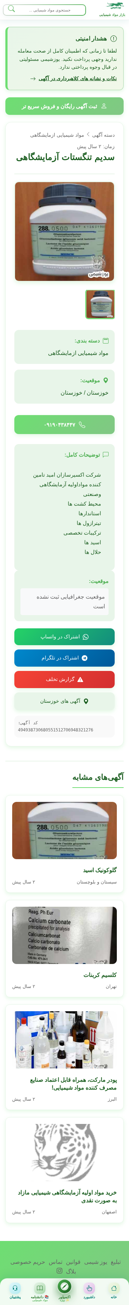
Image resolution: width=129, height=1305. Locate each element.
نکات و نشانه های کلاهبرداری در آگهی (78, 78)
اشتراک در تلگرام (60, 658)
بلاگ (70, 1272)
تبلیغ (115, 1262)
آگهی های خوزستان (60, 701)
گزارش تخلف (60, 679)
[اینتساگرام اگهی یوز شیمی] (59, 1272)
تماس (54, 1262)
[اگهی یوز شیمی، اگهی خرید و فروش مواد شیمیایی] (115, 5)
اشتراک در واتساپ (60, 636)
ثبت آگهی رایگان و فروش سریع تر (59, 106)
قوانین (72, 1262)
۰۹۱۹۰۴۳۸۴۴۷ (59, 425)
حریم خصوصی (27, 1262)
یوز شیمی (95, 1262)
